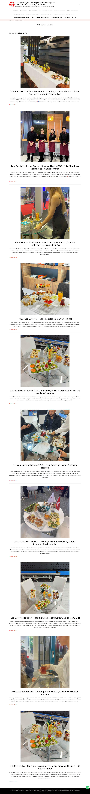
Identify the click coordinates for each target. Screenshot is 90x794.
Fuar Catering (23, 10)
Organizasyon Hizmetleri (32, 14)
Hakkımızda (67, 17)
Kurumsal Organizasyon (46, 14)
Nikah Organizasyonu (59, 10)
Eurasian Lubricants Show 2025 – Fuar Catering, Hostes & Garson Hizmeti (45, 466)
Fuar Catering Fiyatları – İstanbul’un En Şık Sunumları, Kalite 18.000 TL (45, 617)
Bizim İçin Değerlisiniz (56, 17)
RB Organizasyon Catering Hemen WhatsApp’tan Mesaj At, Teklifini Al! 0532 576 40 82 (35, 4)
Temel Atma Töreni (70, 14)
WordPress (48, 792)
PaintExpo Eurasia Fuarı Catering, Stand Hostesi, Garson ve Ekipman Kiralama (45, 693)
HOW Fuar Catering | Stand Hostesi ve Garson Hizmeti (45, 319)
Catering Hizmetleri (59, 14)
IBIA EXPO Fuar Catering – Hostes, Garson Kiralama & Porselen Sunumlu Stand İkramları (45, 542)
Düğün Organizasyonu (34, 10)
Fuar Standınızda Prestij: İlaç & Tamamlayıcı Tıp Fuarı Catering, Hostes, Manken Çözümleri (45, 392)
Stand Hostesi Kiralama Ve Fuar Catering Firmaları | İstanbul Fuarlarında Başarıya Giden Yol (45, 243)
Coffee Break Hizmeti (72, 10)
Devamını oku (12, 105)
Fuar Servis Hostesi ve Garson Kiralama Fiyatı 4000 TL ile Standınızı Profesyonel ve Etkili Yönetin (45, 167)
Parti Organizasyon (19, 14)
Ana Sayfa (15, 10)
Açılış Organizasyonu (47, 10)
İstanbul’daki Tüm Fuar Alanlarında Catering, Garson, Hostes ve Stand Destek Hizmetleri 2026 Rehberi (45, 93)
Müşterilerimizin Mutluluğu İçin (21, 17)
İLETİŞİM (74, 17)
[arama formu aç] (79, 4)
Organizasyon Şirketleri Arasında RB (40, 17)
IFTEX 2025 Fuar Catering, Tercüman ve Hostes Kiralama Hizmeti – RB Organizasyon (45, 767)
